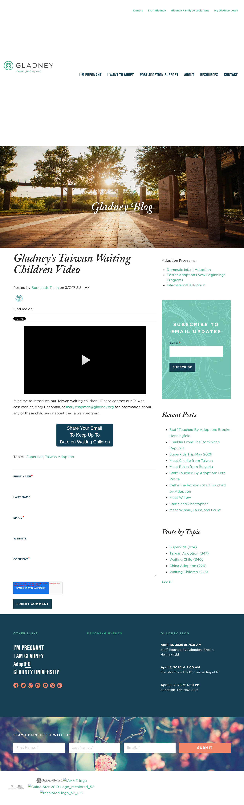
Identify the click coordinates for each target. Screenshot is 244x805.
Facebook (37, 309)
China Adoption (188, 566)
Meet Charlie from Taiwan (191, 461)
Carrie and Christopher (188, 504)
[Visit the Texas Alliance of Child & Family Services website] (62, 787)
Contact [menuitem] (231, 75)
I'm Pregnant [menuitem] (90, 75)
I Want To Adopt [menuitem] (120, 75)
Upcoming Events (104, 633)
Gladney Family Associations (190, 10)
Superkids (34, 457)
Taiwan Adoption (59, 457)
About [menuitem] (189, 75)
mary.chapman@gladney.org (90, 407)
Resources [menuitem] (209, 75)
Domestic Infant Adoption (189, 270)
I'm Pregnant (28, 648)
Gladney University (36, 672)
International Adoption (186, 285)
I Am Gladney (157, 10)
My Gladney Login (226, 10)
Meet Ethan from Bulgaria (191, 467)
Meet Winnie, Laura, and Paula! (195, 510)
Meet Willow (180, 498)
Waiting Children (188, 572)
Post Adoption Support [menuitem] (159, 75)
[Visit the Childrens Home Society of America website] (12, 787)
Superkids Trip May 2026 (190, 454)
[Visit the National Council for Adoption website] (20, 787)
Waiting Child (186, 559)
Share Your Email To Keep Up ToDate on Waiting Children (85, 435)
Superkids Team (45, 288)
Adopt (22, 664)
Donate (138, 10)
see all (167, 581)
